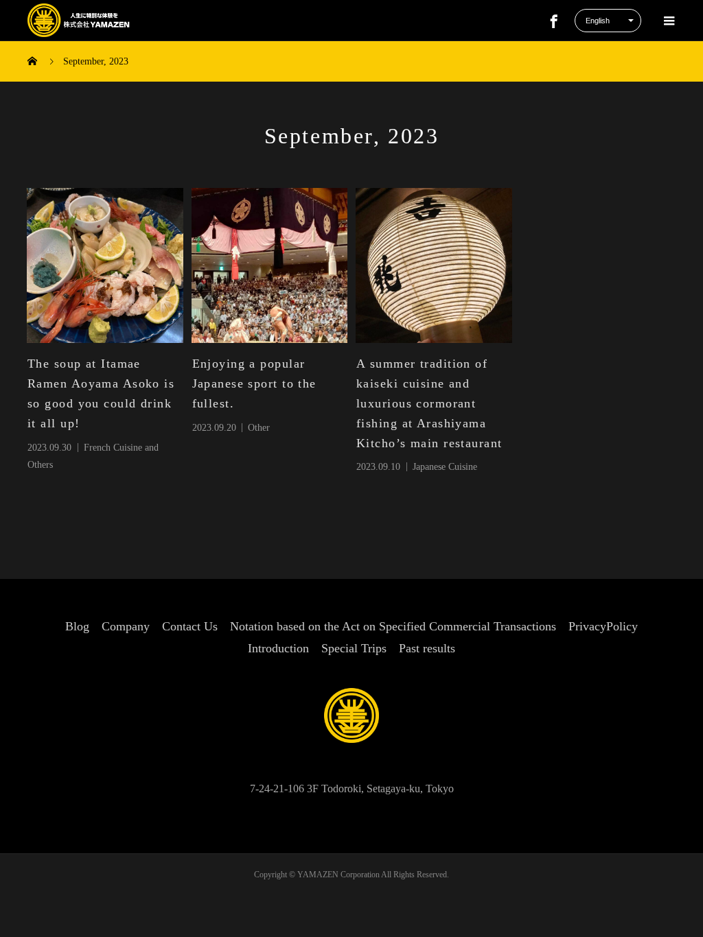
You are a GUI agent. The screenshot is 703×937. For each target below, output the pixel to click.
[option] (105, 266)
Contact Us (190, 626)
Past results (427, 648)
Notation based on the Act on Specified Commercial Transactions (393, 626)
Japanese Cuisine (445, 467)
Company (126, 626)
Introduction (278, 648)
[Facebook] (554, 20)
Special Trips (354, 648)
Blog (77, 626)
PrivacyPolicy (603, 626)
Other (259, 428)
